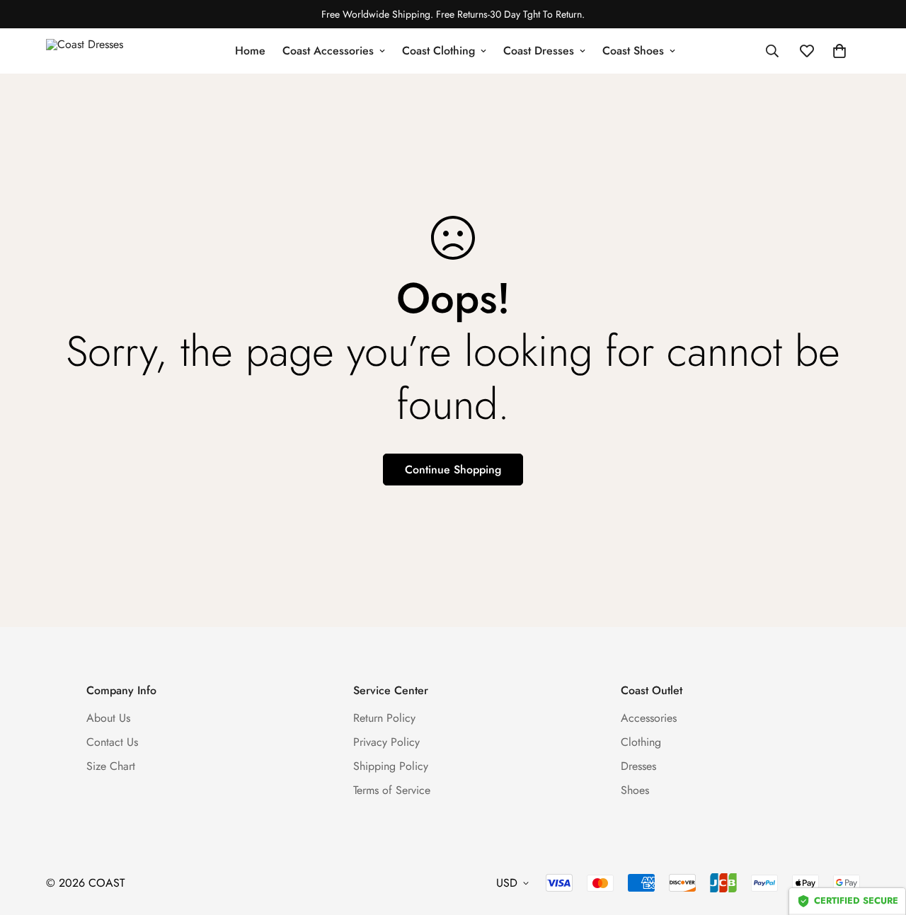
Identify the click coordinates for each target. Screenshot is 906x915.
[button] (839, 51)
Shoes (635, 790)
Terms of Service (391, 790)
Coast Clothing (438, 50)
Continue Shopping (453, 469)
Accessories (649, 718)
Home (250, 50)
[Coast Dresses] (95, 51)
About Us (108, 718)
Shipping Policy (390, 766)
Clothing (641, 742)
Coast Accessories (328, 50)
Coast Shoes (633, 50)
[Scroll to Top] (878, 838)
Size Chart (110, 766)
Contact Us (112, 742)
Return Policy (384, 718)
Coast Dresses (538, 50)
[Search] (772, 51)
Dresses (638, 766)
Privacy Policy (386, 742)
